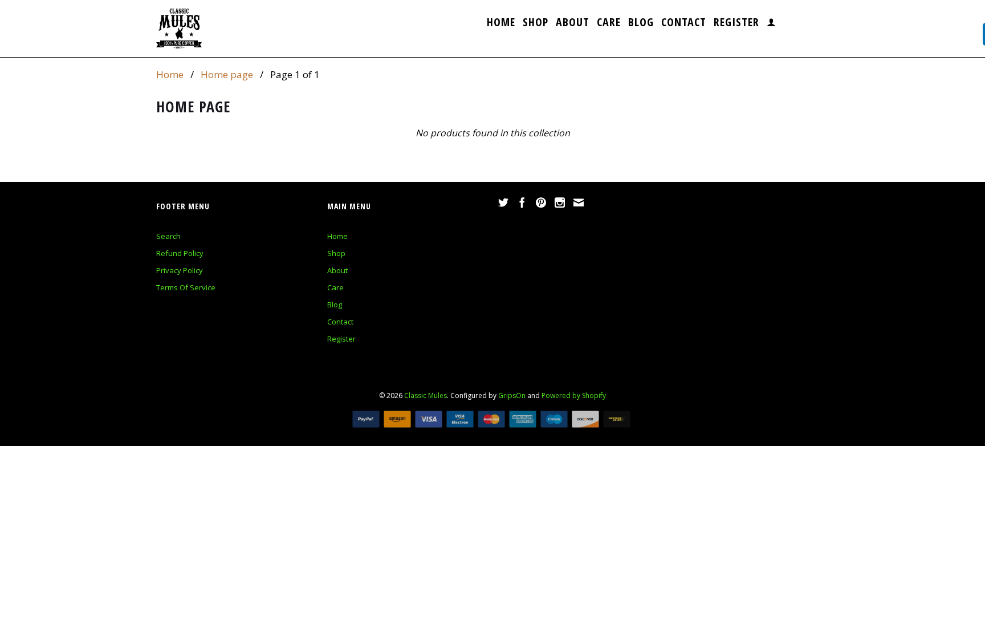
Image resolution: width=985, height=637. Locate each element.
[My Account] (771, 24)
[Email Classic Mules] (578, 202)
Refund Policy (179, 253)
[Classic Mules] (179, 28)
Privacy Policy (179, 270)
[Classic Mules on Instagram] (560, 202)
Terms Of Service (185, 287)
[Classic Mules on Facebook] (522, 202)
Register (736, 23)
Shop (535, 23)
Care (609, 23)
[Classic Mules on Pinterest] (541, 202)
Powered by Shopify (574, 395)
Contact (683, 23)
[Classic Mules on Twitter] (503, 202)
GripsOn (512, 395)
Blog (641, 23)
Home (501, 23)
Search (168, 236)
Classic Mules (425, 395)
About (572, 23)
